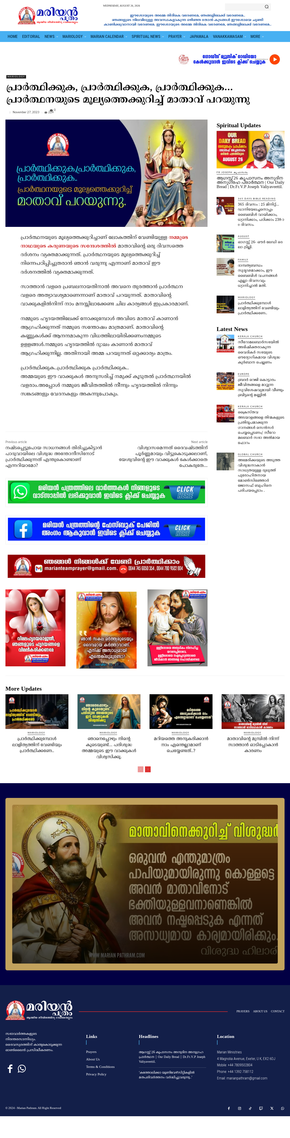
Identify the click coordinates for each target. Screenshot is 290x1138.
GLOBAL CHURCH (250, 454)
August (243, 236)
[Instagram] (239, 1108)
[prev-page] (140, 769)
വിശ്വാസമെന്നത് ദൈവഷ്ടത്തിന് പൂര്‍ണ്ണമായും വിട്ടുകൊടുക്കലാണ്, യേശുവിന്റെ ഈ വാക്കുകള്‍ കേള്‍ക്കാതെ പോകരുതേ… (163, 457)
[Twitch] (261, 1108)
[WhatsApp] (280, 113)
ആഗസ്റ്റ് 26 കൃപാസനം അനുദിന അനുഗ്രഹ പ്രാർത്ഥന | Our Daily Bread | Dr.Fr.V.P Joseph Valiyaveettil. (251, 182)
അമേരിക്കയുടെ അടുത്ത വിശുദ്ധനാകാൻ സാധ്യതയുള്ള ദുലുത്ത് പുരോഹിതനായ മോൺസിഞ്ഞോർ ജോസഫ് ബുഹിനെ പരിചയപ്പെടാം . (259, 475)
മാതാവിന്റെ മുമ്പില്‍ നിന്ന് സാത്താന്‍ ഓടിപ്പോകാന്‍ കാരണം (253, 745)
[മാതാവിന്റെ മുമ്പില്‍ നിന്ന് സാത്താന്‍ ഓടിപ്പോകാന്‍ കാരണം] (253, 711)
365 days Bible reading (257, 199)
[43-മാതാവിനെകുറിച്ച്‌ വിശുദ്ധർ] (145, 884)
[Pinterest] (269, 113)
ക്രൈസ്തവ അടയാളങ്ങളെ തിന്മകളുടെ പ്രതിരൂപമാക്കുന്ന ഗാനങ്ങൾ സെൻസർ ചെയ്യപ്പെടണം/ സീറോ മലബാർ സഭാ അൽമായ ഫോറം (261, 427)
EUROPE (243, 374)
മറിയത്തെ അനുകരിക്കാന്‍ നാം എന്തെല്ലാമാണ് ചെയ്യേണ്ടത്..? (181, 745)
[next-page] (148, 769)
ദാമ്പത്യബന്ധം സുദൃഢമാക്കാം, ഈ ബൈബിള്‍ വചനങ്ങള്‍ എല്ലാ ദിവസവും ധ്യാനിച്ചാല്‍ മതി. (257, 275)
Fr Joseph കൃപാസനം (232, 172)
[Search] (266, 7)
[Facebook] (248, 113)
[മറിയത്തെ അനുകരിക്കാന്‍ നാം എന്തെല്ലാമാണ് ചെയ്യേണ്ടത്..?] (181, 711)
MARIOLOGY (16, 77)
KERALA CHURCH (250, 336)
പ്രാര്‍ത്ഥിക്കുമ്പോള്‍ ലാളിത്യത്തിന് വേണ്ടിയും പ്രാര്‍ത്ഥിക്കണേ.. (258, 308)
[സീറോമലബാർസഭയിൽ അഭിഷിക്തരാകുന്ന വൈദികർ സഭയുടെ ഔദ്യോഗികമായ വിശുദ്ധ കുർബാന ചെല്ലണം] (225, 343)
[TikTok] (250, 1108)
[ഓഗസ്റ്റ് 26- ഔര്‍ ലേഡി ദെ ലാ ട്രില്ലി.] (225, 243)
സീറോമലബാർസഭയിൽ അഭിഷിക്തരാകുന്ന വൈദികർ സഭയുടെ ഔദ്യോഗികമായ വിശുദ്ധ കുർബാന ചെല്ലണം (259, 352)
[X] (259, 113)
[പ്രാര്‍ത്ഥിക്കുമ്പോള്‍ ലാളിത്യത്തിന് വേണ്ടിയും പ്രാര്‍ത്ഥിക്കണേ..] (225, 304)
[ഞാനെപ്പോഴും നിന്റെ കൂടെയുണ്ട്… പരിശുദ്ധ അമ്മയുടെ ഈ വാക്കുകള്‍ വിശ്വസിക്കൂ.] (108, 711)
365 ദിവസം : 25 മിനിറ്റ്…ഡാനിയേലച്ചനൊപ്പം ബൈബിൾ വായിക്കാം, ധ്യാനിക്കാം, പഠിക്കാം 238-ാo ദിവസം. (261, 214)
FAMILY (243, 260)
